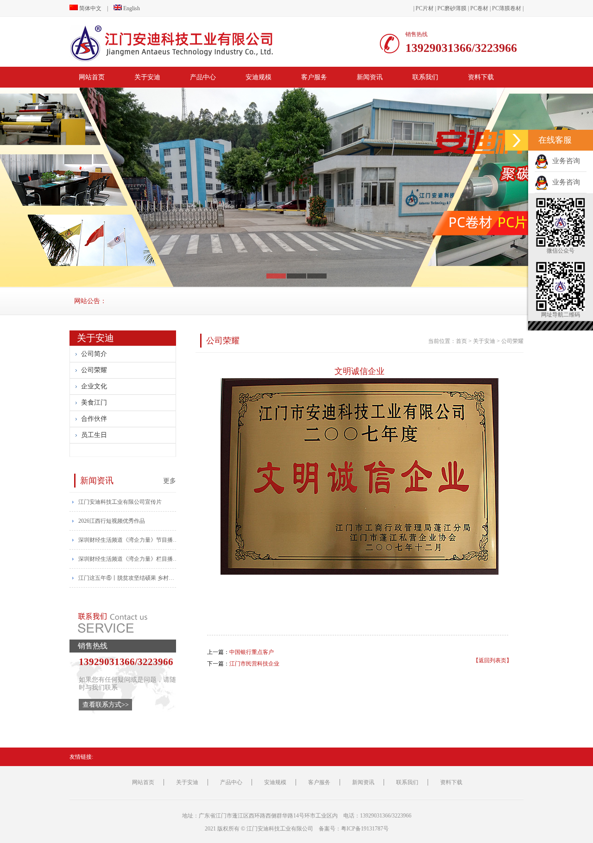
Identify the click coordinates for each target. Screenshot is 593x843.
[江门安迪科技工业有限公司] (191, 43)
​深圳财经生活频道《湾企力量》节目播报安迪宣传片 (129, 540)
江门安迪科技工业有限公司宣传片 (120, 502)
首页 (461, 341)
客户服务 (314, 77)
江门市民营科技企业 (254, 663)
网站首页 (92, 77)
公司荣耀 (94, 370)
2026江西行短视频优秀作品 (111, 521)
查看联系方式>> (105, 704)
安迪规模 (258, 77)
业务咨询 (564, 161)
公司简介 (94, 353)
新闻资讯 (370, 77)
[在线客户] (516, 140)
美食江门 (94, 402)
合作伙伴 (94, 418)
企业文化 (94, 386)
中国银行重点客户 (251, 652)
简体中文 (89, 8)
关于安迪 (147, 77)
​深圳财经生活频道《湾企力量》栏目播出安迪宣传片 (129, 559)
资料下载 (481, 77)
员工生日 (94, 434)
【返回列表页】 (492, 660)
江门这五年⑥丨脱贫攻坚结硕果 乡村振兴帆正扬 (129, 578)
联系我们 (425, 77)
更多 (169, 480)
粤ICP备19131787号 (365, 828)
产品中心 (203, 77)
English (131, 8)
